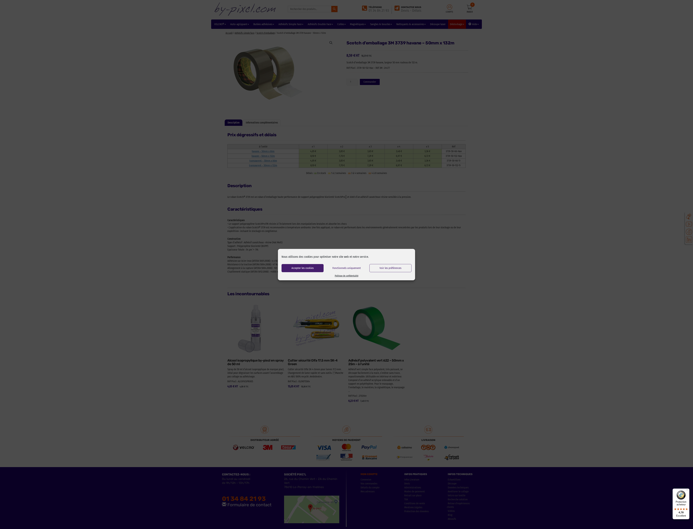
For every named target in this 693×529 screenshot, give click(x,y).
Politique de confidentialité (346, 276)
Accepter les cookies (302, 268)
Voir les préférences (390, 268)
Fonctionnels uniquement (346, 268)
